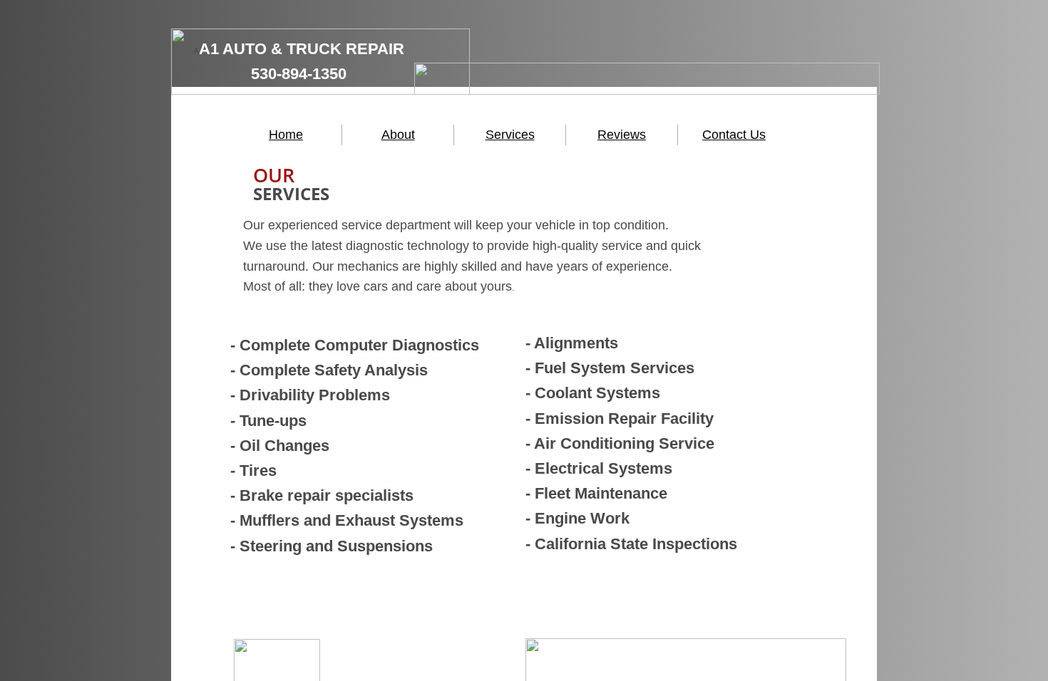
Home (286, 135)
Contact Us (734, 135)
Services (510, 135)
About (398, 135)
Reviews (621, 135)
